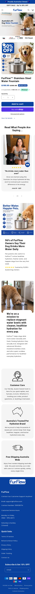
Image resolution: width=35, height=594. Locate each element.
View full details (7, 118)
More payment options (17, 114)
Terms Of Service (7, 537)
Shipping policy (24, 588)
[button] (2, 10)
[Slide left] (13, 196)
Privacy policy (28, 585)
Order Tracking (6, 553)
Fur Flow (10, 585)
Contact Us (5, 558)
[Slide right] (22, 196)
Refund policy (18, 585)
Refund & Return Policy (9, 541)
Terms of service (13, 588)
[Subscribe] (28, 570)
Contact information (18, 591)
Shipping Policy (6, 549)
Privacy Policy (6, 545)
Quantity (4, 94)
